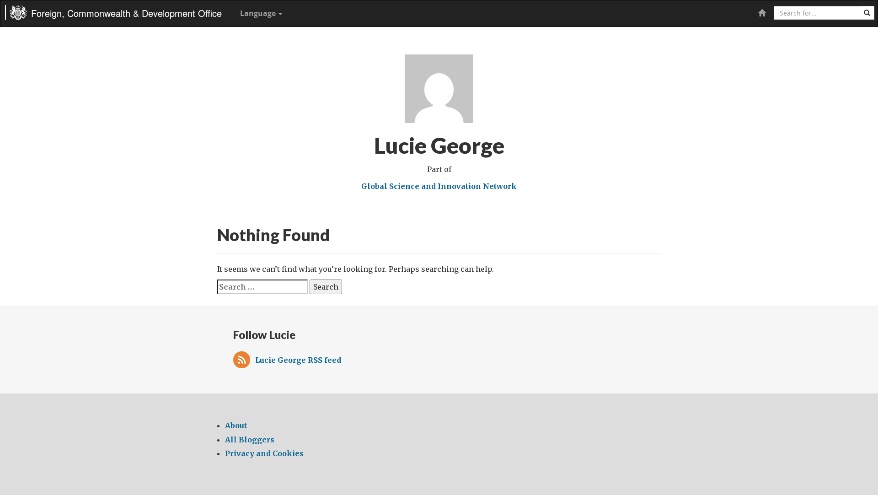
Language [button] (259, 13)
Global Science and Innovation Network (439, 186)
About (236, 425)
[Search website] (867, 13)
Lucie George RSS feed (298, 360)
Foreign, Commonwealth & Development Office (126, 13)
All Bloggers (249, 439)
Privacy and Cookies (264, 453)
